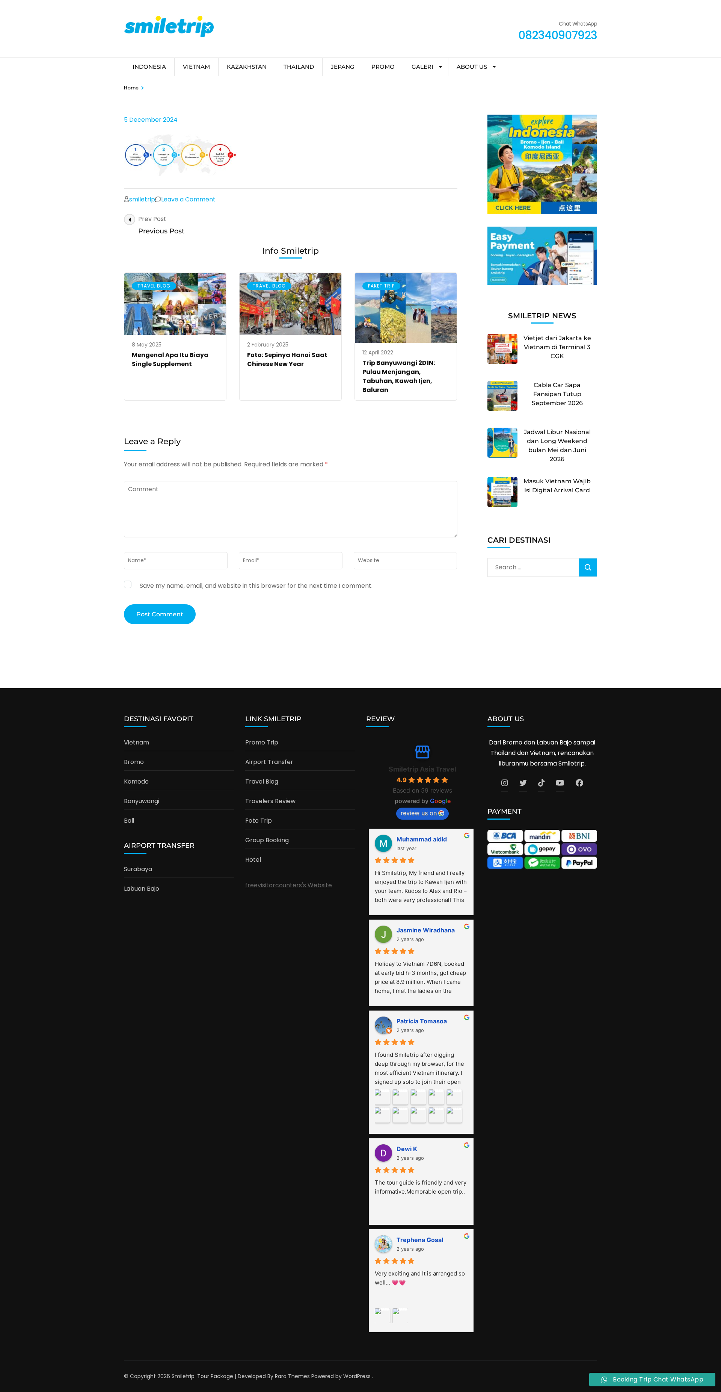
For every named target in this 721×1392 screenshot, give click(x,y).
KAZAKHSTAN (247, 66)
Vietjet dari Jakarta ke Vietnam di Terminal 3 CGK (557, 347)
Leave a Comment (188, 199)
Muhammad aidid (422, 839)
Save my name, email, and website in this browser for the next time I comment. (256, 585)
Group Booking (267, 840)
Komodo (136, 781)
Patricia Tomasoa (422, 1021)
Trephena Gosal (420, 1240)
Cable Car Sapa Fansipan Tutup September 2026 (557, 394)
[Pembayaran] (542, 282)
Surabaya (138, 869)
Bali (129, 820)
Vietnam (136, 742)
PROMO (383, 66)
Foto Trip (258, 820)
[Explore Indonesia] (542, 212)
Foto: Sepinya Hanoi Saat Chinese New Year (287, 359)
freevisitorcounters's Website (288, 885)
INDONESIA (149, 66)
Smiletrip (183, 1376)
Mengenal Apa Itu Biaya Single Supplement (170, 359)
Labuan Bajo (141, 888)
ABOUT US (472, 66)
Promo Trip (261, 742)
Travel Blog (153, 286)
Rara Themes (292, 1376)
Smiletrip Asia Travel (422, 769)
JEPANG (342, 66)
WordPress (357, 1376)
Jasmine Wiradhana (426, 930)
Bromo (134, 762)
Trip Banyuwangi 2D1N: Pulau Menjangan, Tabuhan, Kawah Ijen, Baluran (398, 376)
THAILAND (299, 66)
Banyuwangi (141, 801)
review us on (419, 813)
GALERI (422, 66)
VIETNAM (196, 66)
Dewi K (407, 1149)
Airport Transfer (269, 762)
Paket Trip (381, 286)
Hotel (253, 859)
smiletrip (142, 199)
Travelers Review (270, 801)
